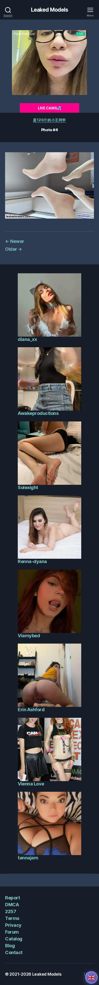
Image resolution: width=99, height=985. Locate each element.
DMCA (12, 904)
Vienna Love (31, 783)
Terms (12, 918)
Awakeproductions (38, 413)
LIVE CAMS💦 (49, 108)
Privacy (13, 925)
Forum (12, 932)
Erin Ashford (31, 709)
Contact (14, 952)
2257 (10, 911)
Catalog (13, 938)
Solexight (28, 487)
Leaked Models (49, 9)
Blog (10, 945)
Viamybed (29, 635)
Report (12, 897)
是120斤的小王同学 (49, 120)
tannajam (28, 857)
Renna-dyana (32, 561)
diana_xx (27, 339)
